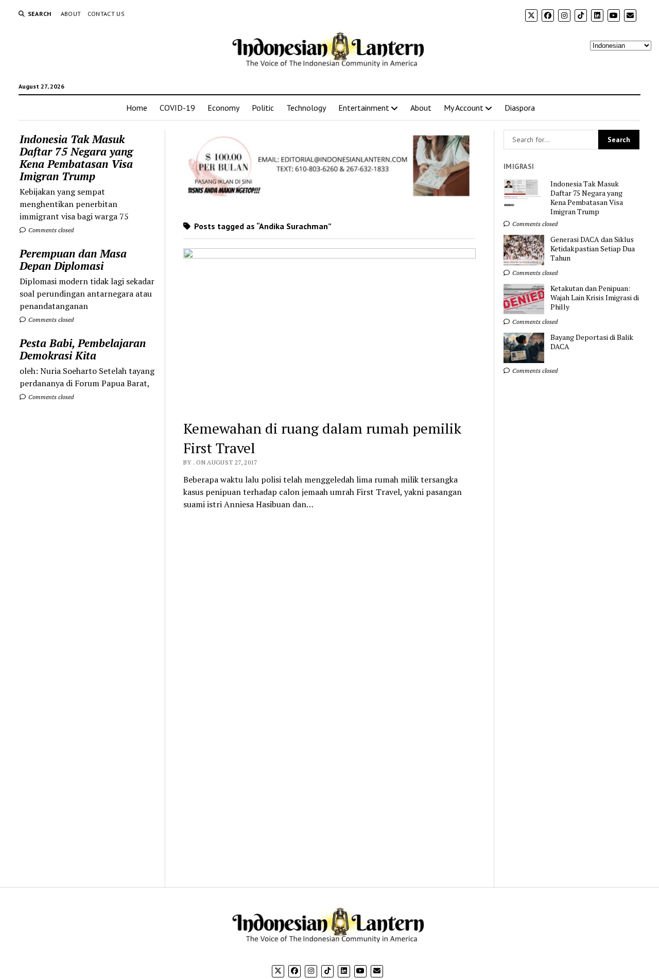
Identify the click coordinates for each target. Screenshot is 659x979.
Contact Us (106, 14)
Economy (223, 107)
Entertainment (363, 107)
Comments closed (50, 230)
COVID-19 (177, 107)
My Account (463, 107)
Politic (263, 107)
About (71, 14)
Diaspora (520, 107)
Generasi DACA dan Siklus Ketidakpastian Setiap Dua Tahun (592, 249)
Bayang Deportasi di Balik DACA (591, 342)
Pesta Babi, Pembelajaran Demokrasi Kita (83, 349)
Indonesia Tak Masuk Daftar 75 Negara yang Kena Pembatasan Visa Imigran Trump (76, 157)
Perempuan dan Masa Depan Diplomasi (73, 259)
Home (136, 107)
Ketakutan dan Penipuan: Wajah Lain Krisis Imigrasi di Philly (594, 298)
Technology (306, 107)
